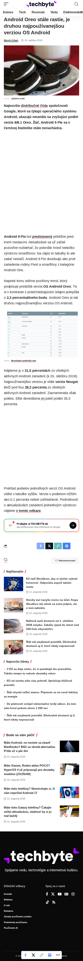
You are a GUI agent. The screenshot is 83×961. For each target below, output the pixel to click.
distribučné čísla (34, 106)
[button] (7, 4)
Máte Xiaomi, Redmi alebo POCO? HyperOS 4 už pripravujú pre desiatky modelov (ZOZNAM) (29, 770)
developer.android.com (23, 360)
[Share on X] (33, 955)
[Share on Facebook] (25, 955)
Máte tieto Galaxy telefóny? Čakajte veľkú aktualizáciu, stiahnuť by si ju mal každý (28, 812)
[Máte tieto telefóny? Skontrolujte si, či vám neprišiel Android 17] (69, 792)
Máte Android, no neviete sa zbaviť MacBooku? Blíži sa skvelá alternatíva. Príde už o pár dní (30, 747)
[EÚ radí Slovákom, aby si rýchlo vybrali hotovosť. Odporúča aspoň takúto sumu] (13, 584)
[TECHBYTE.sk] (41, 4)
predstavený (42, 237)
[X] (53, 894)
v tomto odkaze (28, 511)
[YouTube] (59, 894)
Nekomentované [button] (67, 560)
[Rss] (54, 902)
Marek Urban (11, 40)
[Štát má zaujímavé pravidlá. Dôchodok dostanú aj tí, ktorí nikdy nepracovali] (13, 647)
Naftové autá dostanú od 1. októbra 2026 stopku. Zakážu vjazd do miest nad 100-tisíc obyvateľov (52, 624)
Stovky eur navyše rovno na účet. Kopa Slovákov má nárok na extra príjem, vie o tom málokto (52, 603)
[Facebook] (47, 894)
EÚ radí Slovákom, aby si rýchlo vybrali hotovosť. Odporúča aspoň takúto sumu (51, 582)
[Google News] (66, 894)
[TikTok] (47, 902)
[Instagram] (73, 894)
